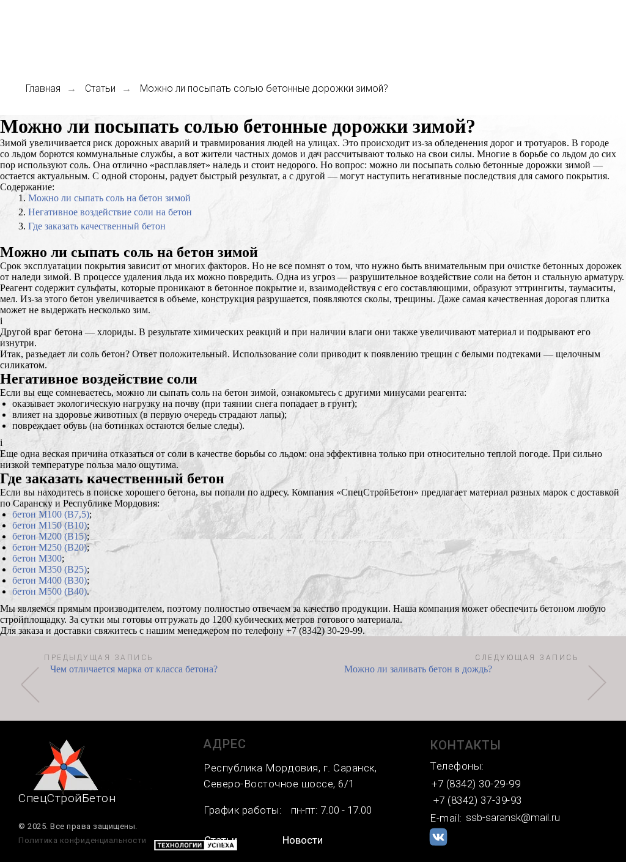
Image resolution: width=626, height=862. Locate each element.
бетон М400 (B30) (49, 580)
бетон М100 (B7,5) (50, 514)
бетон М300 (37, 558)
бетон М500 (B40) (49, 591)
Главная (43, 88)
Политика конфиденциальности (82, 840)
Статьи (100, 88)
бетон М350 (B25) (49, 569)
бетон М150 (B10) (49, 525)
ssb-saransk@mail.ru (513, 817)
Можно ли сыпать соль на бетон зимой (109, 198)
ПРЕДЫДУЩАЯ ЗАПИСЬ (99, 657)
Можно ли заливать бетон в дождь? (418, 669)
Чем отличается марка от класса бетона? (134, 669)
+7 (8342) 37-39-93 (477, 800)
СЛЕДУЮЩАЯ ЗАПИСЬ (527, 657)
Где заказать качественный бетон (97, 226)
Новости (302, 840)
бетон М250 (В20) (49, 547)
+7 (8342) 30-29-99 (476, 784)
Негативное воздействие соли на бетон (110, 212)
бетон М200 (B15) (49, 536)
